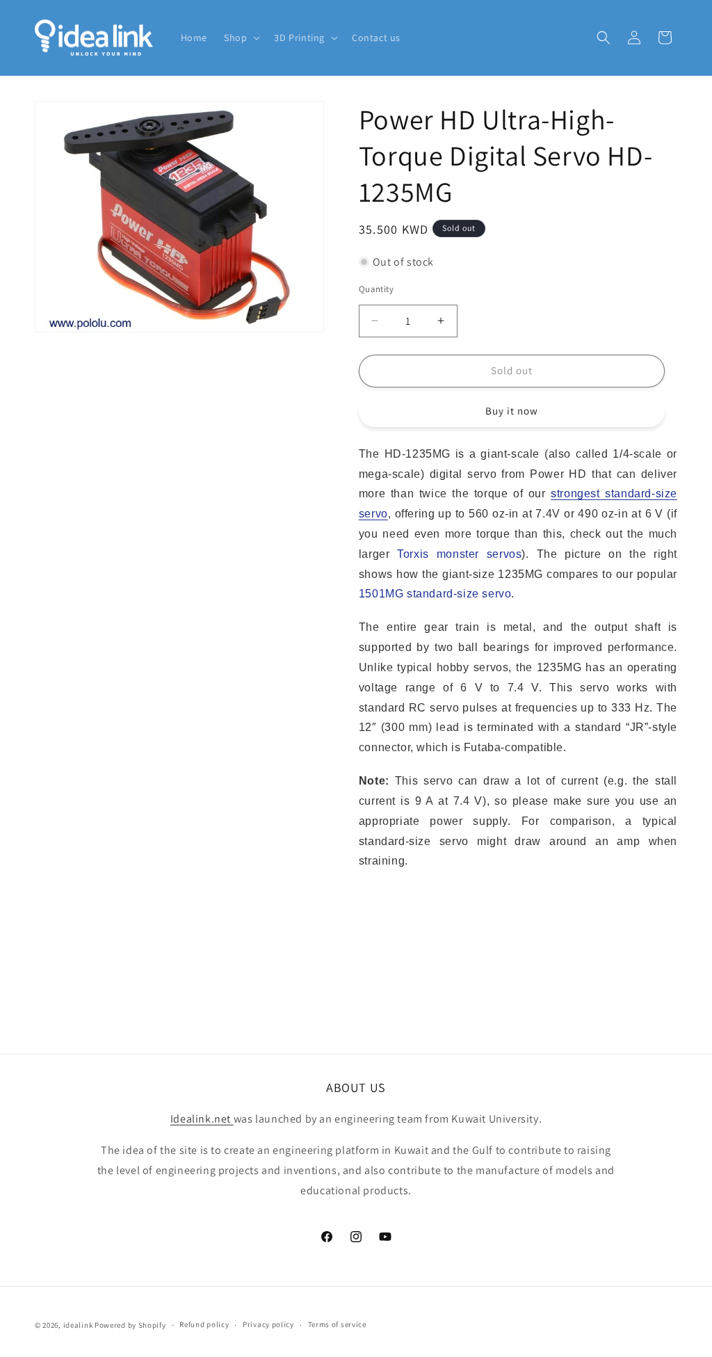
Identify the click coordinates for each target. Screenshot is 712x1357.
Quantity (376, 289)
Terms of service (337, 1324)
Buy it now (511, 410)
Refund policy (204, 1324)
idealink (78, 1325)
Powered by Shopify (130, 1325)
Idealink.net (202, 1118)
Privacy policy (268, 1324)
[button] (241, 37)
